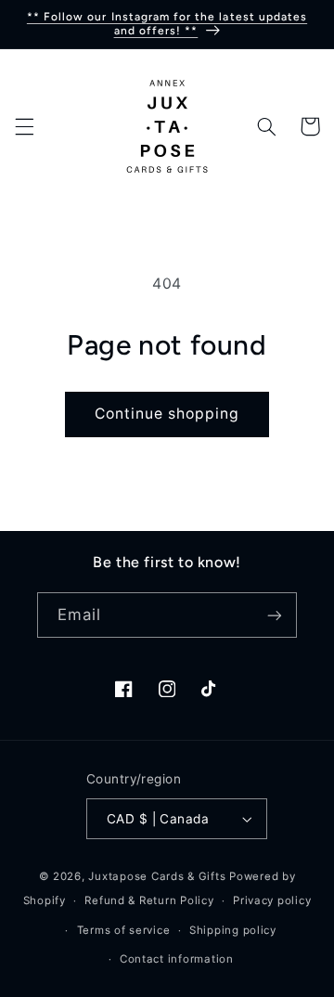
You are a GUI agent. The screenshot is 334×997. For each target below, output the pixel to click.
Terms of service (124, 930)
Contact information (177, 958)
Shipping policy (232, 930)
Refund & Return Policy (148, 900)
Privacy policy (272, 900)
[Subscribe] (274, 615)
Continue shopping (167, 413)
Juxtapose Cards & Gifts (156, 876)
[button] (24, 126)
